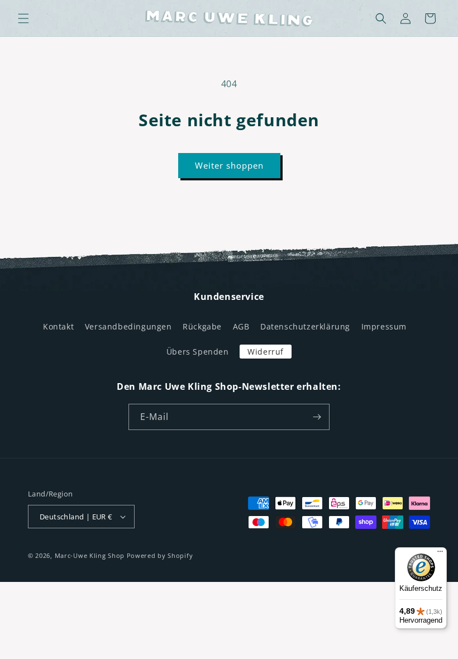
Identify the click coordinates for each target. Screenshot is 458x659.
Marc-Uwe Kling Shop (90, 555)
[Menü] (440, 554)
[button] (23, 18)
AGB (241, 326)
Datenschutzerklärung (305, 326)
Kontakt (58, 326)
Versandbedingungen (128, 326)
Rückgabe (202, 326)
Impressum (384, 326)
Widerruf (265, 351)
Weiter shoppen (229, 165)
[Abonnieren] (316, 417)
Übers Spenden (197, 351)
